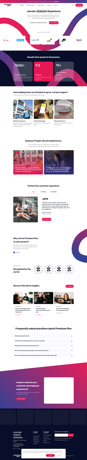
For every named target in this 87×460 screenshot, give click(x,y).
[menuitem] (24, 5)
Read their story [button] (46, 219)
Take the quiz (56, 1)
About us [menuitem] (56, 5)
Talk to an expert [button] (21, 398)
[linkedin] (14, 448)
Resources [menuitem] (49, 5)
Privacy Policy (59, 452)
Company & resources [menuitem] (46, 432)
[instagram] (16, 448)
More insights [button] (70, 286)
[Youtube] (18, 448)
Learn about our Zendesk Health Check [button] (38, 22)
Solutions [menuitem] (22, 5)
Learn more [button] (17, 252)
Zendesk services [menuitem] (35, 432)
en (73, 5)
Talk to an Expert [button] (53, 22)
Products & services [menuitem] (31, 5)
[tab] (33, 191)
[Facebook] (19, 448)
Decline (59, 455)
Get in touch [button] (79, 5)
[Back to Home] (8, 5)
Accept (50, 455)
